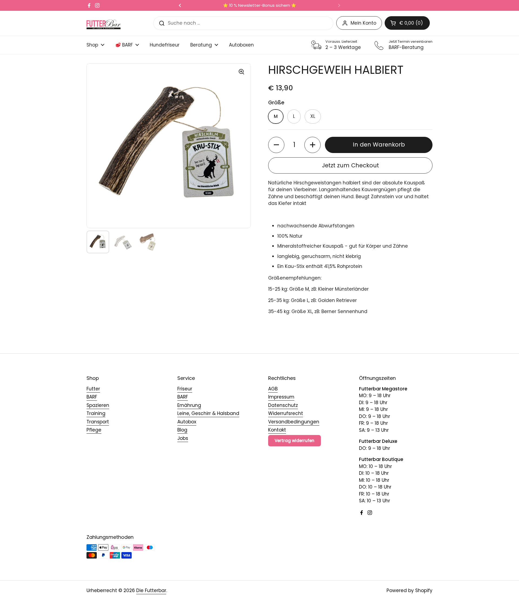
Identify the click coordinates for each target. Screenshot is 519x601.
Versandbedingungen (293, 422)
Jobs (182, 438)
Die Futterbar (151, 590)
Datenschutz (283, 405)
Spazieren (97, 405)
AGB (273, 389)
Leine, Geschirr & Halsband (208, 413)
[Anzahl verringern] (276, 145)
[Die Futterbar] (103, 23)
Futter (93, 389)
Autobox (186, 422)
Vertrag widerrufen (294, 440)
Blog (182, 430)
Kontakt (277, 430)
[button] (407, 23)
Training (95, 413)
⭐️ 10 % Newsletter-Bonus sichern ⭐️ (259, 6)
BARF (91, 397)
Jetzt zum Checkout (350, 165)
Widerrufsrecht (285, 413)
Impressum (281, 397)
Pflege (93, 430)
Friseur (184, 389)
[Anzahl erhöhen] (312, 145)
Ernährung (189, 405)
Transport (97, 422)
